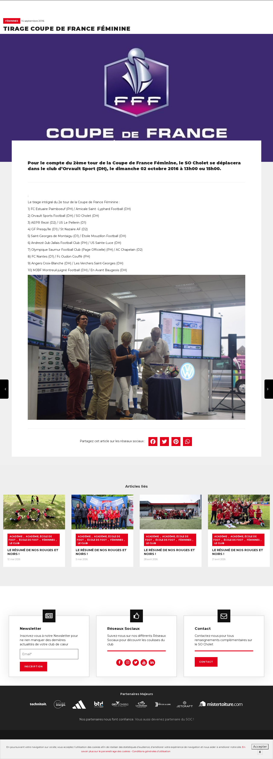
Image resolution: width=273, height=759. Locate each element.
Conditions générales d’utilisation (151, 751)
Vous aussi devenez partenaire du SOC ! (164, 719)
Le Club (14, 543)
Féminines (11, 21)
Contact (206, 662)
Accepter (260, 747)
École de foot (29, 540)
